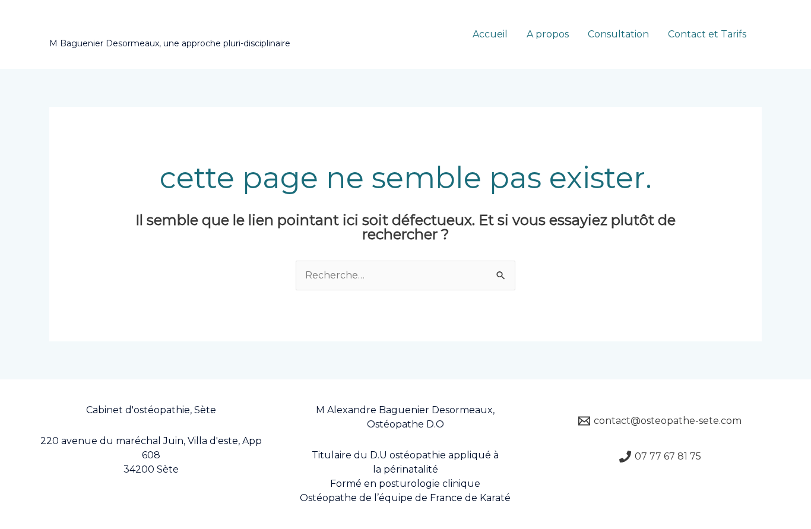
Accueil (490, 34)
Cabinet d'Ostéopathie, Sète (172, 28)
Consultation (618, 34)
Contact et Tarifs (707, 34)
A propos (548, 34)
